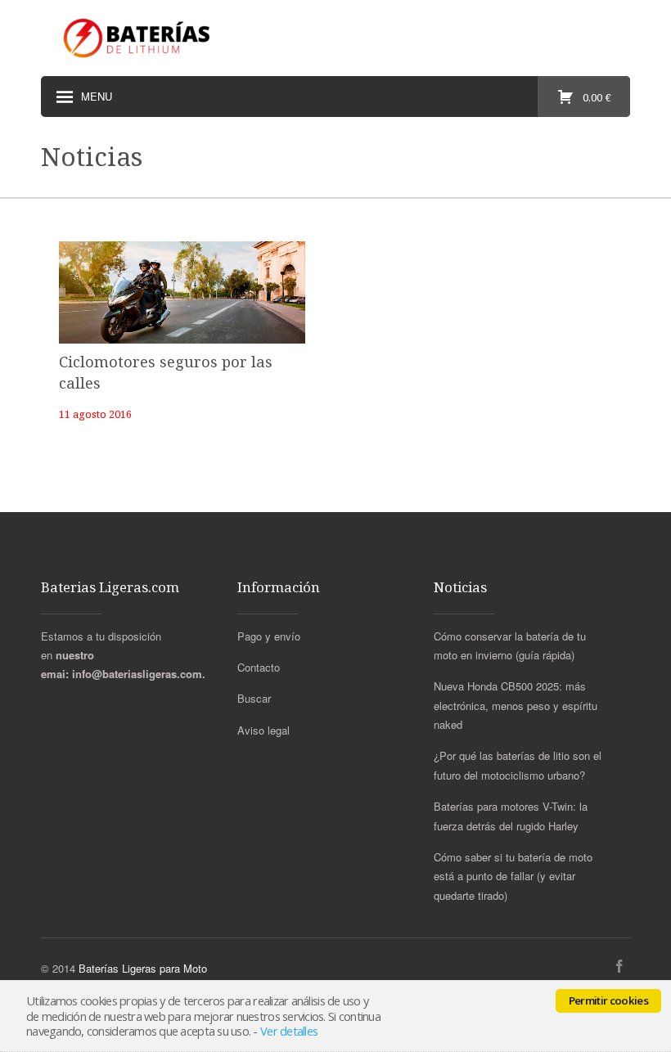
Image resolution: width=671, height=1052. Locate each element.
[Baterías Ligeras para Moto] (139, 38)
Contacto (258, 667)
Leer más (176, 286)
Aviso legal (263, 730)
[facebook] (619, 966)
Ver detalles (288, 1031)
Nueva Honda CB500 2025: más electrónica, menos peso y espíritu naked (515, 705)
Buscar (254, 698)
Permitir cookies (608, 1000)
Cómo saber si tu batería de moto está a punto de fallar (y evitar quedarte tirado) (513, 876)
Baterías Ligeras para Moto (143, 968)
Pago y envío (268, 636)
